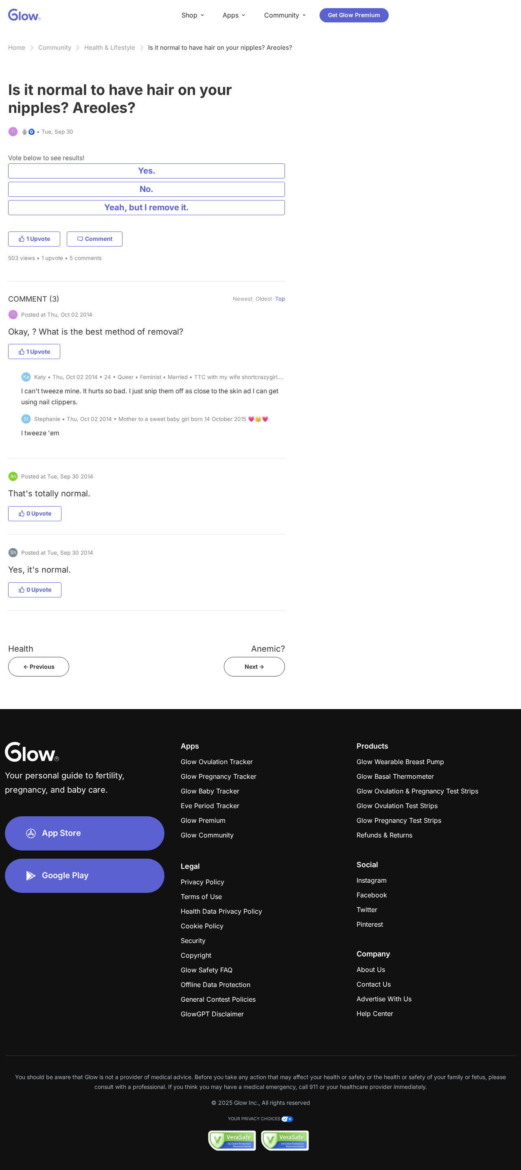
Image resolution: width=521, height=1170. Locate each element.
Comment (98, 238)
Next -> (254, 666)
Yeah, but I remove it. (146, 207)
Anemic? (268, 648)
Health (20, 648)
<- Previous (39, 666)
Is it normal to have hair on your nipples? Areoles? (220, 47)
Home (16, 47)
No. (146, 189)
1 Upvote (38, 238)
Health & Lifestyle (109, 47)
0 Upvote (38, 513)
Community (54, 47)
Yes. (146, 170)
